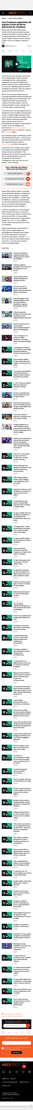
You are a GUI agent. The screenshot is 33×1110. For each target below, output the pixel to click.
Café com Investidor (15, 18)
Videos (4, 18)
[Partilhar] (28, 67)
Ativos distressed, (9, 1014)
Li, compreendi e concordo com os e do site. (17, 1048)
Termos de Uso (25, 1047)
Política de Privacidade (10, 1049)
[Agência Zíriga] (12, 1098)
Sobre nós (5, 1079)
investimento (6, 144)
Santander (7, 132)
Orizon (27, 237)
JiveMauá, (18, 1014)
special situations (17, 1016)
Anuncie (13, 1079)
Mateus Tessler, (6, 1016)
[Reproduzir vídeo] (16, 64)
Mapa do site (6, 1085)
